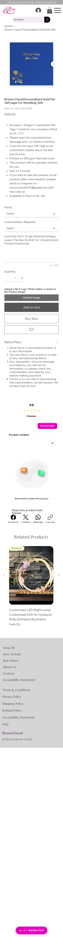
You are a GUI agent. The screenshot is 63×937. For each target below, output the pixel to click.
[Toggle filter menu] (52, 443)
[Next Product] (58, 575)
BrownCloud (12, 733)
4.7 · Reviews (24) (33, 930)
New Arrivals (11, 654)
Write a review (47, 426)
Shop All (8, 648)
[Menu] (58, 10)
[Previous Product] (4, 575)
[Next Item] (54, 64)
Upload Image (31, 297)
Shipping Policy (12, 704)
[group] (31, 586)
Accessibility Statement (19, 680)
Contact (8, 673)
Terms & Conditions (16, 690)
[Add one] (21, 278)
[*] (37, 10)
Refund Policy (12, 710)
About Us (9, 667)
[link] (49, 10)
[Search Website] (47, 20)
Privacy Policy (11, 697)
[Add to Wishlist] (31, 329)
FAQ (5, 724)
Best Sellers (10, 661)
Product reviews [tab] (19, 435)
